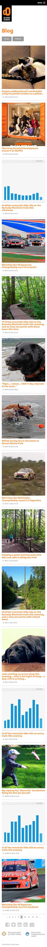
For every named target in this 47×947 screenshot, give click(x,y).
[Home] (7, 13)
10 (25, 917)
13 (37, 917)
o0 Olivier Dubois (14, 944)
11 (29, 917)
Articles (18, 39)
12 (33, 917)
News (6, 39)
